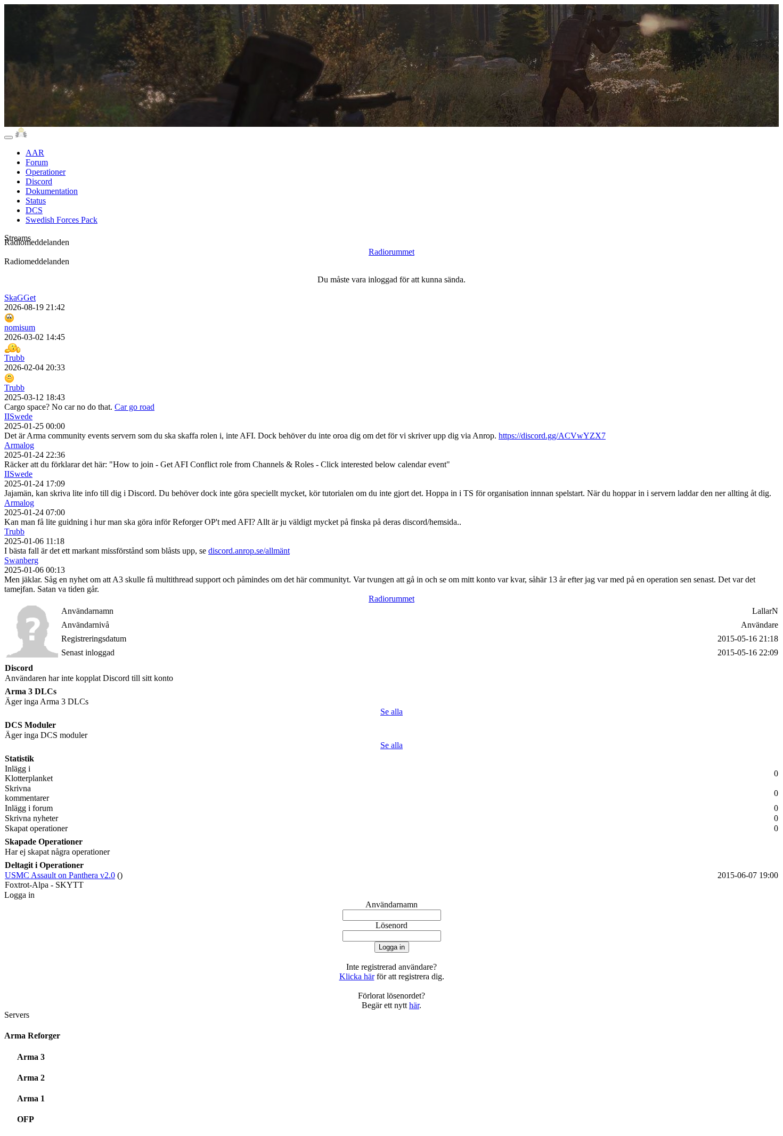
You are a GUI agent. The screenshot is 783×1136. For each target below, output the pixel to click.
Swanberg (21, 560)
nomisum (19, 327)
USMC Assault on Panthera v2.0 (60, 875)
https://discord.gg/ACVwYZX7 (552, 435)
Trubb (14, 357)
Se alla (391, 711)
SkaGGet (20, 297)
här (414, 1005)
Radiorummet (391, 251)
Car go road (134, 406)
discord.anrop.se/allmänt (249, 550)
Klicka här (356, 976)
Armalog (19, 445)
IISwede (18, 416)
